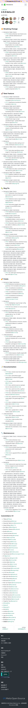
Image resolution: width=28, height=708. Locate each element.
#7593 (7, 236)
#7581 (7, 143)
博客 (2, 665)
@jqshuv (14, 566)
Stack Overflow (5, 650)
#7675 (7, 385)
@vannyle (19, 152)
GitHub (3, 669)
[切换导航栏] (2, 5)
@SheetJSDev (9, 373)
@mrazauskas (16, 595)
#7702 (7, 303)
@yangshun (12, 308)
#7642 (7, 72)
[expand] (18, 22)
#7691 (7, 288)
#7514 (7, 174)
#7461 (7, 182)
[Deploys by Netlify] (5, 675)
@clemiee (15, 535)
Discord (3, 655)
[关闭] (27, 1)
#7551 (7, 241)
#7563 (7, 393)
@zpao (7, 340)
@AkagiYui (22, 286)
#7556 (7, 158)
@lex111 (17, 89)
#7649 (7, 126)
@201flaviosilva (13, 548)
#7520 (7, 342)
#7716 (7, 43)
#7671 (7, 321)
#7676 (7, 440)
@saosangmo (12, 213)
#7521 (7, 272)
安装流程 (3, 641)
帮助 (2, 657)
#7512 (7, 410)
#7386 (7, 169)
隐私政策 (3, 685)
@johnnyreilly (22, 344)
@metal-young (11, 619)
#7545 (7, 360)
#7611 (7, 415)
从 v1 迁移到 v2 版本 (6, 643)
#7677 (7, 389)
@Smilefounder (14, 552)
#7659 (7, 199)
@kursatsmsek (15, 568)
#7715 (7, 102)
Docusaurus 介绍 (5, 638)
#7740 (7, 34)
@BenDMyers (9, 202)
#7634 (7, 223)
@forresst (21, 111)
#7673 (7, 312)
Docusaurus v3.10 (11, 1)
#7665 (7, 396)
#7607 (7, 425)
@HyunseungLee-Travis (12, 299)
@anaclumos (9, 196)
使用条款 (3, 687)
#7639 (7, 336)
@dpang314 (16, 183)
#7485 (7, 247)
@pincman (11, 613)
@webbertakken (15, 394)
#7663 (7, 458)
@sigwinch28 (9, 316)
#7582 (7, 419)
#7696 (7, 284)
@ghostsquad (15, 304)
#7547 (7, 470)
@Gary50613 (12, 617)
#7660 (7, 52)
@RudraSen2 (12, 584)
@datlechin (21, 289)
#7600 (7, 307)
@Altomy (21, 293)
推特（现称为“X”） (5, 671)
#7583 (7, 464)
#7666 (7, 109)
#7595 (7, 204)
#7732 (7, 98)
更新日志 (3, 667)
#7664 (7, 453)
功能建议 (3, 653)
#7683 (7, 292)
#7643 (7, 117)
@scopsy (14, 543)
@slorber (8, 37)
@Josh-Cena (9, 76)
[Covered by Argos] (5, 677)
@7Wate (9, 519)
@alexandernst (19, 144)
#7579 (7, 353)
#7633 (7, 295)
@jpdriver (8, 178)
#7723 (7, 375)
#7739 (7, 372)
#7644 (7, 61)
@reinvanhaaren (16, 100)
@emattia (10, 611)
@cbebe (14, 533)
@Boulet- (9, 531)
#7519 (7, 402)
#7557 (7, 150)
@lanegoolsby (22, 362)
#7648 (7, 329)
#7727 (7, 193)
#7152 (7, 87)
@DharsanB (16, 411)
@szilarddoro (13, 591)
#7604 (7, 228)
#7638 (7, 217)
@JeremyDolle (10, 537)
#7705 (7, 381)
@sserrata (18, 387)
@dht (11, 421)
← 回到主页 (4, 9)
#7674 (7, 447)
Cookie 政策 (4, 689)
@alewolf (5, 605)
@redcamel (12, 580)
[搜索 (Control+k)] (25, 4)
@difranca (13, 541)
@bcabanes (21, 390)
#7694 (7, 212)
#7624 (7, 137)
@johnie (14, 104)
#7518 (7, 406)
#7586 (7, 509)
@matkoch (8, 208)
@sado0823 (9, 615)
